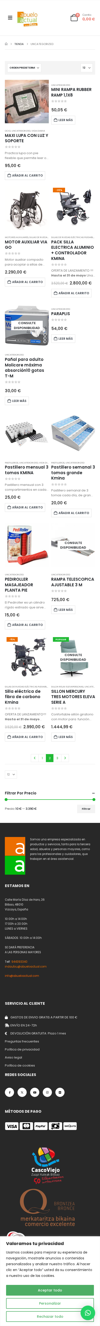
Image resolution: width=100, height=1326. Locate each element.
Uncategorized (21, 130)
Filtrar (86, 809)
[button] (88, 1313)
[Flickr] (60, 1092)
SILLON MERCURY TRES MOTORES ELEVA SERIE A (73, 696)
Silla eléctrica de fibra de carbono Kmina (23, 696)
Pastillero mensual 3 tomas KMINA (27, 470)
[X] (22, 1092)
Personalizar (50, 1303)
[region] (50, 1281)
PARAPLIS (60, 314)
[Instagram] (47, 1092)
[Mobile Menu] (10, 18)
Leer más (65, 120)
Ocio (8, 130)
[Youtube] (34, 1092)
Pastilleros (11, 462)
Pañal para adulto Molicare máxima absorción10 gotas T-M (24, 367)
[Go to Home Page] (6, 44)
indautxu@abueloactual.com (26, 967)
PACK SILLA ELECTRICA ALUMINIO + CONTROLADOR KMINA (72, 250)
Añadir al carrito (27, 175)
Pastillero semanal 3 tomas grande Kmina (73, 472)
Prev (35, 758)
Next (65, 758)
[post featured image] (27, 102)
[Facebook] (9, 1092)
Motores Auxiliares (16, 237)
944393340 (19, 962)
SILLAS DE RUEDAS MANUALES (45, 237)
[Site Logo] (28, 19)
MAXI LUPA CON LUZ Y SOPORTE (26, 138)
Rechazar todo (50, 1316)
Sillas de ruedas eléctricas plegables (73, 237)
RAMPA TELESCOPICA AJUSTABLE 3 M (72, 582)
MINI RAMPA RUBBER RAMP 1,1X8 (71, 92)
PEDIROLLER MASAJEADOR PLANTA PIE (19, 584)
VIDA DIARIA (38, 130)
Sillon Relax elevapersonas (67, 686)
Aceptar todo (50, 1290)
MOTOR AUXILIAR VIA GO (26, 244)
